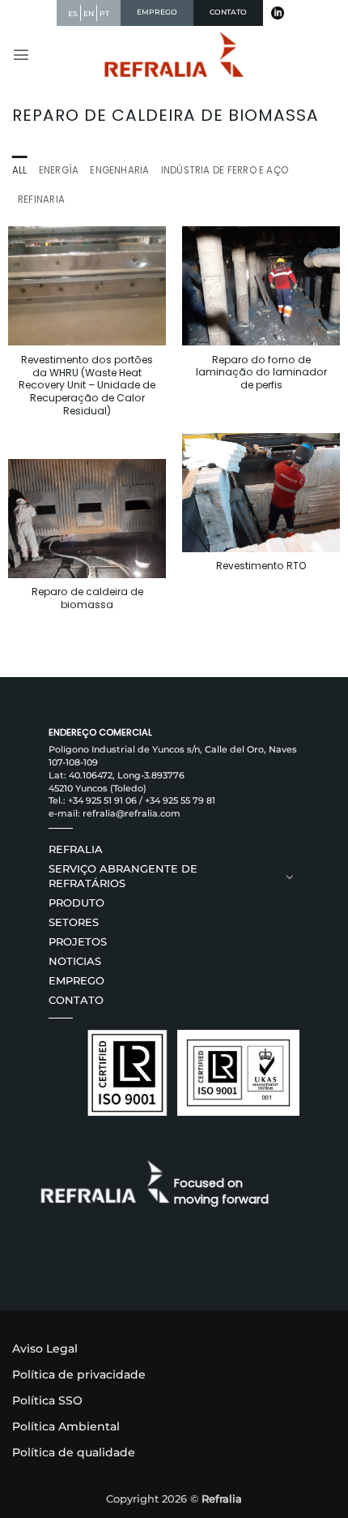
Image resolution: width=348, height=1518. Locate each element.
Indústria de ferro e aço (225, 170)
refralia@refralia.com (131, 813)
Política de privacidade (79, 1374)
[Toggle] (289, 876)
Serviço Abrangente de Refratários (123, 876)
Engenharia (119, 170)
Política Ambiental (66, 1426)
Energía (59, 170)
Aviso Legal (45, 1348)
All (20, 170)
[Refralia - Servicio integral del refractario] (174, 54)
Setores (74, 922)
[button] (21, 54)
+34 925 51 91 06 (102, 800)
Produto (76, 903)
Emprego (76, 981)
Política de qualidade (73, 1452)
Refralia (76, 849)
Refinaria (41, 199)
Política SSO (47, 1400)
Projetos (78, 942)
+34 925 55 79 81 (180, 800)
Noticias (75, 961)
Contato (76, 1000)
